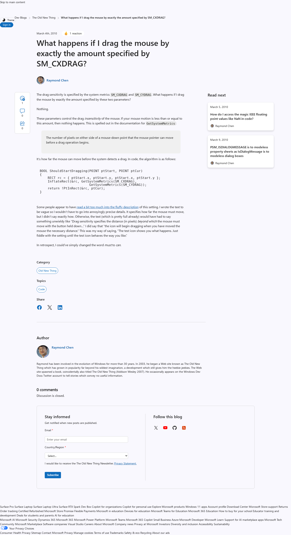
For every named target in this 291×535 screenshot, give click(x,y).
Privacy (69, 533)
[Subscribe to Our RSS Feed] (184, 429)
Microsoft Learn (214, 520)
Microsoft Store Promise (58, 511)
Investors (164, 524)
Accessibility (206, 524)
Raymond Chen (57, 80)
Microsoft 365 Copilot (139, 520)
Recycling (145, 533)
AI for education (64, 515)
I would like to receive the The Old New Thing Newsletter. (91, 463)
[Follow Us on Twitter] (155, 429)
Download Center (237, 507)
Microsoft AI (7, 520)
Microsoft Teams (115, 520)
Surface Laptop (23, 507)
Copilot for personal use (137, 507)
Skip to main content (12, 2)
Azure (175, 520)
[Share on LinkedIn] (60, 308)
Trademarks (117, 533)
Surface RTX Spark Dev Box (75, 507)
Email (49, 430)
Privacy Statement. (125, 463)
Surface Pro (7, 507)
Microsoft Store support (263, 507)
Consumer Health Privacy (15, 533)
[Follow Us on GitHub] (174, 429)
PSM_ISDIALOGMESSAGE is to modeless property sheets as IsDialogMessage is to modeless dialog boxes (239, 151)
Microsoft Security (26, 520)
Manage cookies (83, 533)
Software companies (55, 524)
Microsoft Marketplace (28, 524)
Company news (124, 524)
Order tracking (9, 511)
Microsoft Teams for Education (169, 511)
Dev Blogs (21, 17)
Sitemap (36, 533)
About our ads (161, 533)
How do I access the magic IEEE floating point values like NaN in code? (238, 116)
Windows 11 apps (196, 507)
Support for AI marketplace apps (244, 520)
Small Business (162, 520)
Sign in (6, 24)
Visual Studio (76, 524)
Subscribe (53, 475)
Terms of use (101, 533)
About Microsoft (104, 524)
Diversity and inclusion (184, 524)
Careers (88, 524)
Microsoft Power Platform (89, 520)
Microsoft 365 (64, 520)
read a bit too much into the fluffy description (108, 207)
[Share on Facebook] (39, 308)
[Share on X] (49, 308)
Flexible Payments (85, 511)
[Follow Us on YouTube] (165, 429)
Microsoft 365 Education (203, 511)
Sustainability (222, 524)
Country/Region (55, 447)
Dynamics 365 (46, 520)
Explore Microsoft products (168, 507)
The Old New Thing (43, 17)
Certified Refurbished (31, 511)
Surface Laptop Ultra (45, 507)
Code (41, 289)
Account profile (217, 507)
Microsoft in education (110, 511)
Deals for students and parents (35, 515)
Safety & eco (132, 533)
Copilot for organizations (107, 507)
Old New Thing (47, 270)
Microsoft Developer (191, 520)
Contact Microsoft (53, 533)
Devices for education (137, 511)
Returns (283, 507)
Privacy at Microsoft (146, 524)
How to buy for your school (235, 511)
